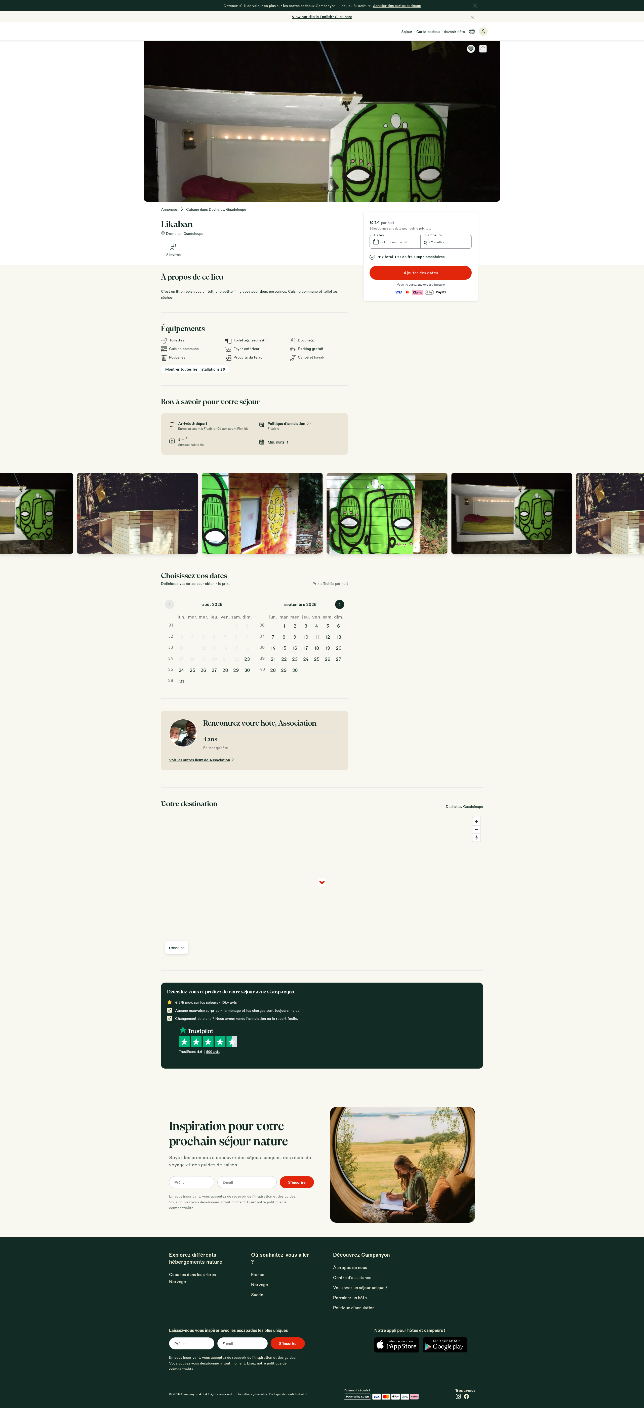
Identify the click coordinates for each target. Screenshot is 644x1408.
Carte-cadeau (428, 31)
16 (247, 647)
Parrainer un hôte (350, 1297)
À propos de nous (350, 1267)
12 (203, 647)
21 (225, 659)
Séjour (406, 31)
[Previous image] (9, 513)
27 (214, 670)
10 (181, 647)
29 (236, 670)
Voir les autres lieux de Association (199, 760)
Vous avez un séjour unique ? (360, 1287)
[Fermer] (475, 6)
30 (247, 670)
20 (214, 659)
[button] (395, 241)
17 (181, 659)
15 (236, 647)
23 (247, 659)
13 (214, 647)
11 (192, 647)
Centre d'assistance (352, 1277)
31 (181, 681)
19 (203, 659)
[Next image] (635, 513)
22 (236, 659)
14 (225, 647)
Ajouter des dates (421, 272)
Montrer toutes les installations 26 (195, 369)
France (257, 1274)
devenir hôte (454, 31)
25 (192, 670)
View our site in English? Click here (322, 17)
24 (181, 670)
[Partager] (483, 49)
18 (192, 659)
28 (225, 670)
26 (203, 670)
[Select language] (472, 31)
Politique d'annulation (354, 1307)
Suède (257, 1294)
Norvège (259, 1284)
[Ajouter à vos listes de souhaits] (471, 49)
